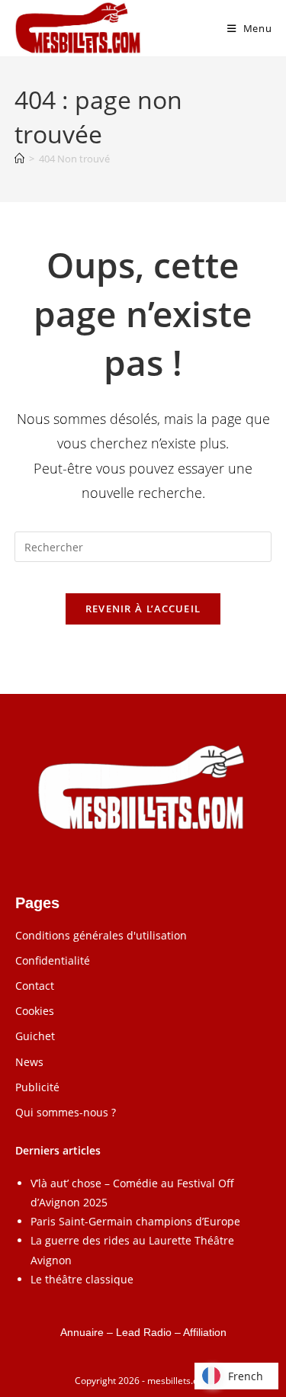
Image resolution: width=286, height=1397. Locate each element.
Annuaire (82, 1332)
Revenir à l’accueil (143, 608)
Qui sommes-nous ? (65, 1112)
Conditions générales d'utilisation (101, 935)
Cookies (34, 1011)
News (29, 1062)
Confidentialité (52, 960)
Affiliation (205, 1332)
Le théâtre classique (82, 1279)
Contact (34, 985)
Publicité (37, 1087)
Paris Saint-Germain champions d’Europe (135, 1221)
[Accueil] (19, 158)
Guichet (35, 1036)
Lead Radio (144, 1332)
